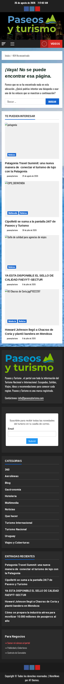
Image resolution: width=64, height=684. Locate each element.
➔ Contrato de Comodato (15, 652)
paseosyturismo (12, 176)
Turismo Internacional (18, 522)
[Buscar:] (25, 101)
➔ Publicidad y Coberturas (16, 647)
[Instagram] (32, 8)
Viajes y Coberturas (17, 542)
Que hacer (11, 516)
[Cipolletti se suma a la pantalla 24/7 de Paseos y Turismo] (32, 199)
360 (7, 469)
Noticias (11, 154)
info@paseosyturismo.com (31, 398)
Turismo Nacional (16, 529)
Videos (55, 43)
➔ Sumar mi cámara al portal (17, 643)
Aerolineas (12, 476)
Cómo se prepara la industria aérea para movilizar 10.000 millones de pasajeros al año (30, 616)
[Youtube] (37, 8)
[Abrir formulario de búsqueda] (36, 44)
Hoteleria (12, 321)
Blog (8, 482)
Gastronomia (13, 489)
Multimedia (12, 213)
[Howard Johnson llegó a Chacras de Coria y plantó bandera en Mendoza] (32, 307)
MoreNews (54, 676)
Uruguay (10, 536)
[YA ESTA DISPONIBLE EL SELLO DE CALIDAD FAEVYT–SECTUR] (32, 253)
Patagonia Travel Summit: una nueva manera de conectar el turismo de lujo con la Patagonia (30, 167)
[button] (4, 43)
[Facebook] (26, 8)
